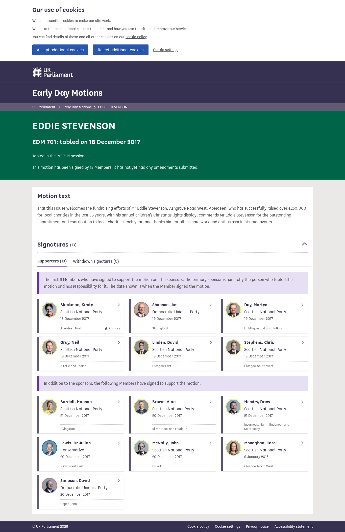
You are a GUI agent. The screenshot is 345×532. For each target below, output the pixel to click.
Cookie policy (198, 526)
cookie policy (136, 37)
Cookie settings (165, 50)
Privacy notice (257, 526)
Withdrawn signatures (96, 261)
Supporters (52, 261)
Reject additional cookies (120, 49)
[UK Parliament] (52, 72)
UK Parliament (43, 107)
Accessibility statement (294, 526)
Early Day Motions (67, 93)
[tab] (52, 262)
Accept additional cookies (60, 49)
